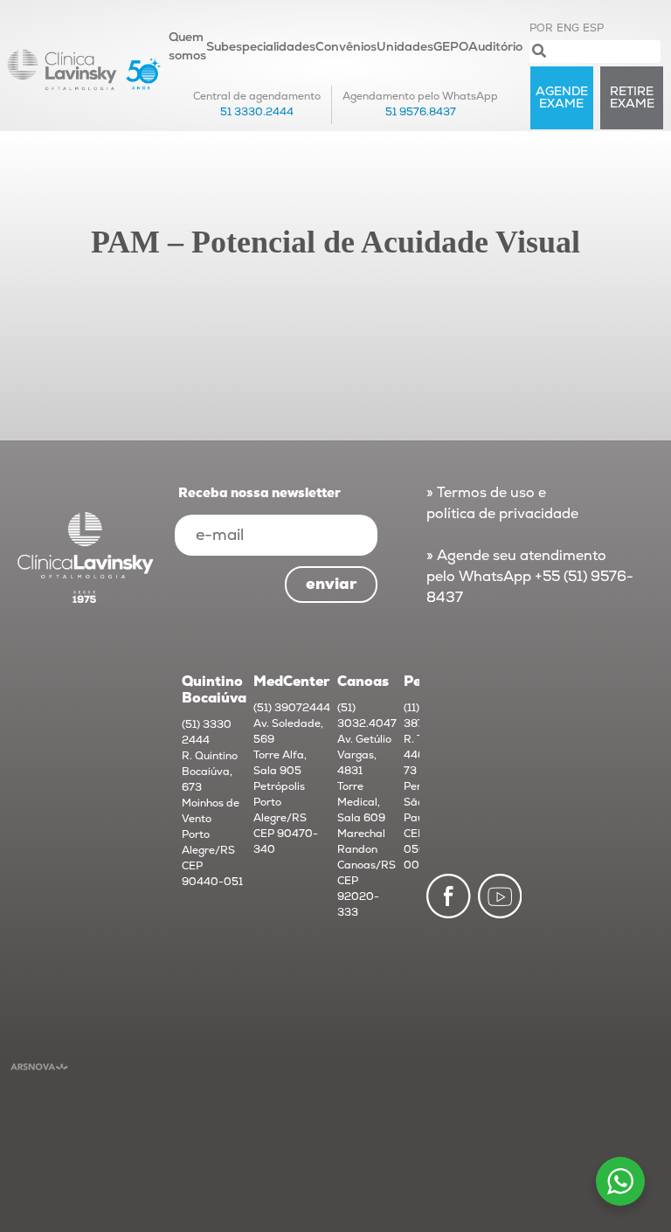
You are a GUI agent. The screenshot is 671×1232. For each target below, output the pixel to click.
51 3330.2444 (257, 112)
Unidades (405, 46)
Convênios (346, 46)
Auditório (495, 46)
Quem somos (187, 46)
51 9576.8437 (420, 112)
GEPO (450, 46)
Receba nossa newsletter (259, 493)
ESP (593, 28)
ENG (568, 28)
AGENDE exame (562, 97)
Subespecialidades (260, 46)
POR (541, 28)
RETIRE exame (632, 97)
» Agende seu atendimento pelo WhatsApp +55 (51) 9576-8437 (529, 576)
